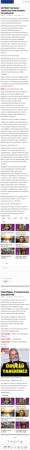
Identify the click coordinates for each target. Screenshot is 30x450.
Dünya (9, 218)
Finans (21, 218)
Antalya (3, 218)
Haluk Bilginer (5, 395)
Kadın (26, 218)
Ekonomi (15, 218)
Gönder (6, 281)
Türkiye (3, 221)
